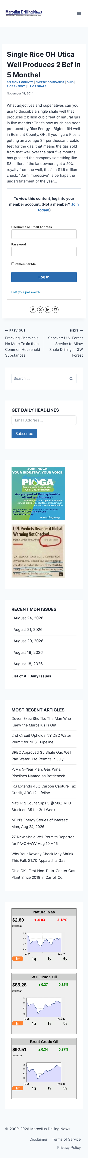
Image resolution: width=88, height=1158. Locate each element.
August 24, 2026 (28, 618)
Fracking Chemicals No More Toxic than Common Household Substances (22, 343)
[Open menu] (79, 13)
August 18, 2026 (28, 664)
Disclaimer (38, 1139)
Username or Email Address (31, 227)
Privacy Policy (69, 1147)
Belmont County (20, 82)
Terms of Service (66, 1139)
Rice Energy (16, 86)
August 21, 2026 (28, 629)
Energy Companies (50, 82)
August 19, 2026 (28, 652)
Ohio (70, 82)
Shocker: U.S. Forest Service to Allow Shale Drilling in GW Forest (65, 343)
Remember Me (25, 264)
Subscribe (24, 433)
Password (18, 244)
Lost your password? (25, 292)
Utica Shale (37, 86)
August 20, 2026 (28, 641)
